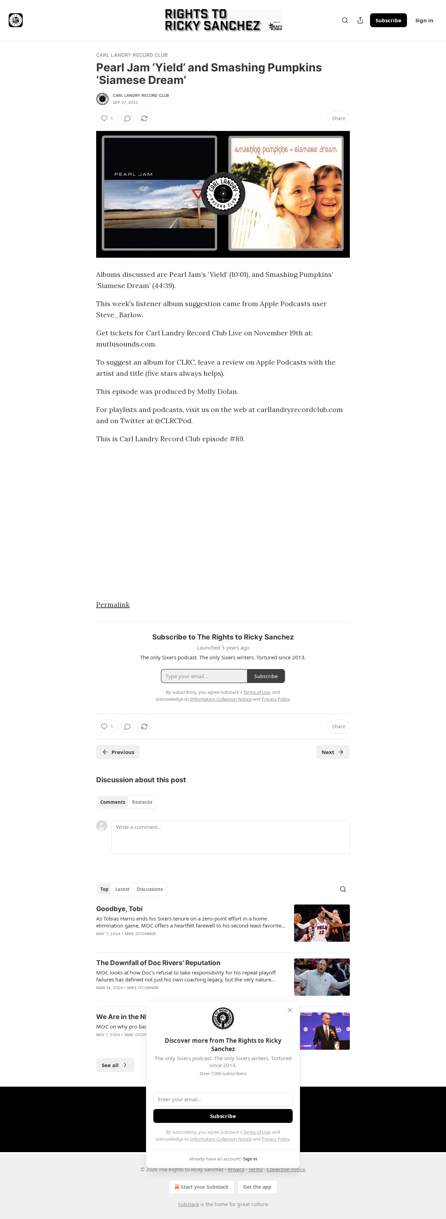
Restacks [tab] (142, 802)
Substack (188, 1204)
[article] (223, 926)
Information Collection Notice (221, 1139)
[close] (289, 1010)
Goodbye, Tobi (119, 909)
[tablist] (126, 802)
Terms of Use (256, 1132)
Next (328, 751)
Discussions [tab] (150, 889)
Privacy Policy (276, 1139)
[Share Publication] (360, 20)
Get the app (257, 1186)
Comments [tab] (112, 802)
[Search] (345, 20)
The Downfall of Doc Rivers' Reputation (158, 963)
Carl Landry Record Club (132, 55)
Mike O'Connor (140, 933)
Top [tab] (104, 889)
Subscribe (388, 20)
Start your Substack (205, 1186)
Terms (255, 1169)
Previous (123, 751)
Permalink (113, 604)
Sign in (424, 20)
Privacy (236, 1169)
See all (110, 1065)
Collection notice (286, 1169)
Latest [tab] (122, 889)
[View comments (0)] (127, 118)
